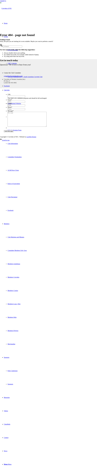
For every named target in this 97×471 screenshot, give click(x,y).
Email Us (3, 1)
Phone (10, 107)
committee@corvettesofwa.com (13, 76)
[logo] (6, 8)
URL (9, 94)
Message (11, 111)
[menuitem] (50, 150)
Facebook (7, 86)
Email (10, 103)
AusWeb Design (31, 137)
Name (10, 100)
